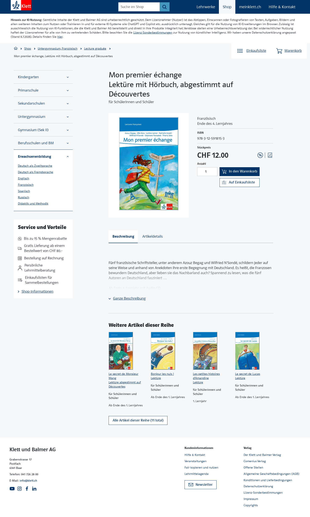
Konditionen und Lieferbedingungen (268, 480)
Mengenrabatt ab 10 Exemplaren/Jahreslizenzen (253, 143)
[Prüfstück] (270, 155)
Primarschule (28, 90)
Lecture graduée (95, 48)
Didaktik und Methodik (33, 203)
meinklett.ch (250, 6)
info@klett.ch (28, 480)
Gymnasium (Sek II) (33, 130)
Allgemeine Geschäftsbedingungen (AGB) (271, 474)
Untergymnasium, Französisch (57, 48)
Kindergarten (28, 77)
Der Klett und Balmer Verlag (262, 455)
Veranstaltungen (195, 461)
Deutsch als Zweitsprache (35, 166)
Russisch (23, 197)
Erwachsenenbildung (34, 156)
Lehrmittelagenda (197, 474)
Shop (227, 6)
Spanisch (24, 191)
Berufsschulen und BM (36, 143)
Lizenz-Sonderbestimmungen (152, 32)
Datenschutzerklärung (258, 486)
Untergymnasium (31, 116)
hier (59, 37)
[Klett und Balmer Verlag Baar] (15, 49)
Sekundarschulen (31, 103)
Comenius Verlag (255, 461)
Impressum (251, 499)
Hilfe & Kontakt (282, 6)
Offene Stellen (253, 467)
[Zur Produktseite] (128, 351)
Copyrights (251, 505)
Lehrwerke (206, 6)
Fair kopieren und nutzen (201, 467)
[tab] (123, 236)
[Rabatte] (260, 155)
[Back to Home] (21, 5)
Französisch (26, 185)
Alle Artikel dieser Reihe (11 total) (138, 420)
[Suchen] (165, 6)
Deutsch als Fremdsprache (35, 172)
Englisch (23, 178)
